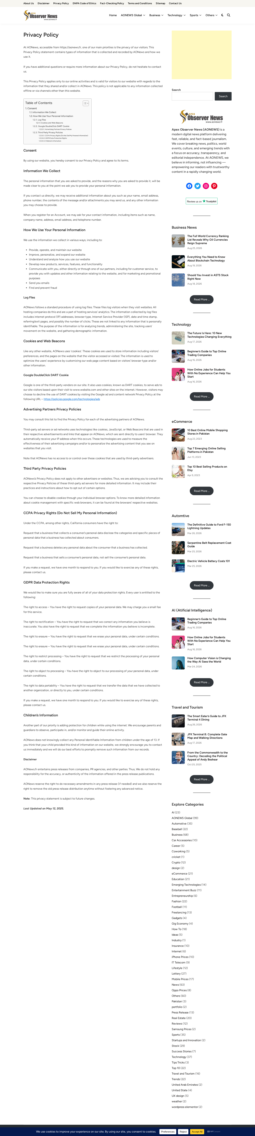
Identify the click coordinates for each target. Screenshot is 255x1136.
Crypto (176, 862)
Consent (32, 108)
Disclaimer (43, 3)
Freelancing (179, 912)
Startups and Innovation (186, 1040)
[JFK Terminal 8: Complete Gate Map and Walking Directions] (178, 734)
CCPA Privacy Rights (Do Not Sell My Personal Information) (66, 135)
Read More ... (202, 299)
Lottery (176, 973)
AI (173, 812)
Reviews (177, 1023)
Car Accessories (182, 840)
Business (154, 15)
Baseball (177, 829)
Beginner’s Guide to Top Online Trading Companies (206, 353)
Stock (175, 1045)
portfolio (177, 1007)
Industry (177, 940)
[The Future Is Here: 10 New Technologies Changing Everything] (178, 333)
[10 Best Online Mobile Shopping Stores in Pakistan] (178, 430)
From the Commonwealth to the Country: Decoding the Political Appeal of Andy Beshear (207, 756)
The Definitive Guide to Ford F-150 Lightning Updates (209, 526)
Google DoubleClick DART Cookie (53, 126)
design (176, 868)
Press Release (180, 1012)
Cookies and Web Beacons (52, 123)
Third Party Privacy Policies (50, 132)
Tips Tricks (178, 1062)
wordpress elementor (185, 1107)
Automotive (179, 823)
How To (176, 929)
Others (210, 15)
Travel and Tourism (183, 1073)
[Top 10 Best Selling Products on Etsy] (178, 467)
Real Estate (179, 1018)
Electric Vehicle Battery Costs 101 (208, 561)
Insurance (178, 945)
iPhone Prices (180, 957)
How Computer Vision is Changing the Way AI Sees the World (209, 659)
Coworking (178, 851)
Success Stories (182, 1051)
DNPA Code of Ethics (84, 3)
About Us (28, 3)
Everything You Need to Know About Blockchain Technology (206, 258)
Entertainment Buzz (184, 890)
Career (176, 845)
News (175, 984)
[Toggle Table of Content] (84, 103)
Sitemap (160, 3)
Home (113, 15)
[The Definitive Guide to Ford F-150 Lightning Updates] (178, 525)
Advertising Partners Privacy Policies (58, 129)
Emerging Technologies (186, 884)
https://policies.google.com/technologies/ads (72, 399)
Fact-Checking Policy (112, 3)
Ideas (175, 934)
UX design (178, 1095)
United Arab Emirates (185, 1084)
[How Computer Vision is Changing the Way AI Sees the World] (178, 658)
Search (176, 89)
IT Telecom (178, 962)
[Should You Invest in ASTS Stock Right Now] (178, 275)
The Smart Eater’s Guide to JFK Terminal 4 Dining (206, 717)
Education (178, 879)
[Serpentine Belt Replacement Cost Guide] (178, 543)
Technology (175, 15)
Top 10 (176, 1068)
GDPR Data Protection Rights (56, 138)
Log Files (42, 120)
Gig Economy (180, 923)
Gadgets (177, 918)
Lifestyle (177, 968)
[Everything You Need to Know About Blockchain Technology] (178, 257)
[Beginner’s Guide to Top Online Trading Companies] (178, 351)
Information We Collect (44, 112)
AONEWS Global (131, 15)
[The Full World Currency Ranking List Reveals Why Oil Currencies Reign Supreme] (178, 236)
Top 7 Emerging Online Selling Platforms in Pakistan (206, 450)
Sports (194, 15)
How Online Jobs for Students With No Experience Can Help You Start (209, 373)
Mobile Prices (180, 979)
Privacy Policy (61, 3)
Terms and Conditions (140, 3)
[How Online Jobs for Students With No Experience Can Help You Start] (178, 370)
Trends (176, 1079)
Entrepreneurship (182, 895)
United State (180, 1090)
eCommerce (179, 873)
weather (177, 1101)
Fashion (176, 901)
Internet (177, 951)
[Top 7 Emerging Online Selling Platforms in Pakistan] (178, 448)
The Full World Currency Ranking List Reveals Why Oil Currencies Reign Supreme (208, 239)
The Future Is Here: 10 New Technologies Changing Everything (209, 334)
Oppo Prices (179, 990)
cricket (176, 857)
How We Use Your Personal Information (53, 116)
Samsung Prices (181, 1029)
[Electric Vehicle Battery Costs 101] (178, 561)
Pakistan (177, 1001)
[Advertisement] (202, 55)
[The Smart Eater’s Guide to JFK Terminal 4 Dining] (178, 716)
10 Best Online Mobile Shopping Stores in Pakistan (207, 431)
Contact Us (175, 3)
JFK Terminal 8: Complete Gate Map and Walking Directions (207, 736)
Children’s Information (53, 141)
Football (177, 907)
